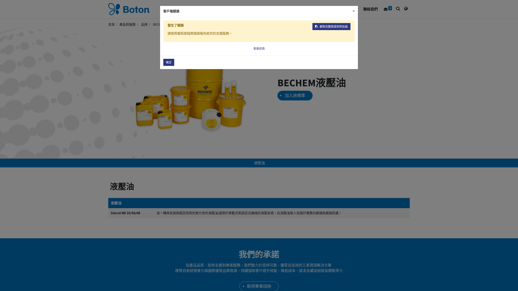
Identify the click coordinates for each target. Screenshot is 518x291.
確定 (169, 62)
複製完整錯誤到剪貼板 (334, 26)
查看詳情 (259, 48)
